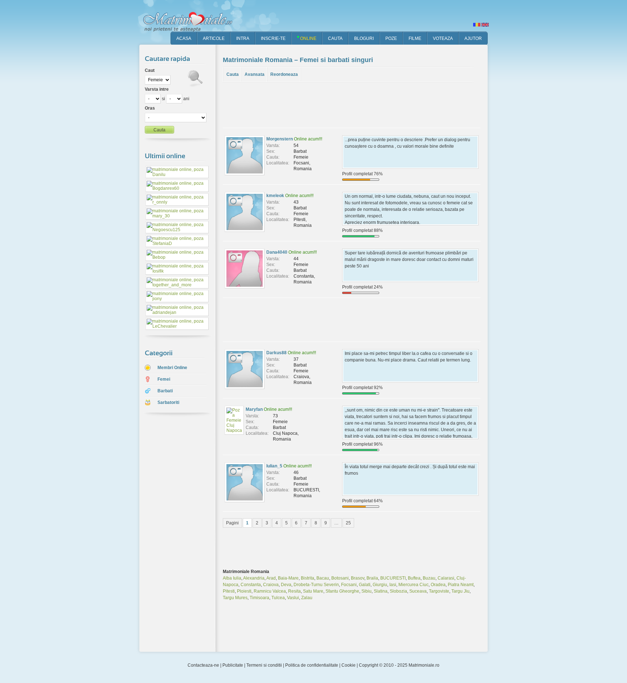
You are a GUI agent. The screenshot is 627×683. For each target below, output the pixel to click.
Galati (364, 584)
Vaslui (293, 597)
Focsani (349, 584)
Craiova (271, 584)
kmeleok (275, 195)
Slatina (381, 591)
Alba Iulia (232, 578)
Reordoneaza (284, 74)
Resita (294, 591)
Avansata (255, 74)
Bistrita (307, 578)
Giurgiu (380, 584)
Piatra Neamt (461, 584)
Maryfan (254, 409)
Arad (271, 578)
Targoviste (439, 591)
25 (348, 522)
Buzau (429, 578)
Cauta (232, 74)
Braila (372, 578)
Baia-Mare (288, 578)
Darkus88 (276, 352)
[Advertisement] (172, 533)
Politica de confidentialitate (311, 665)
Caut (150, 70)
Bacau (322, 578)
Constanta (251, 584)
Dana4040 (276, 252)
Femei (163, 379)
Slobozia (398, 591)
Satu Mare (313, 591)
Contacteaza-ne (203, 665)
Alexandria (254, 578)
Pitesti (229, 591)
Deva (286, 584)
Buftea (414, 578)
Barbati (165, 390)
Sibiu (366, 591)
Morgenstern (279, 139)
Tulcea (278, 597)
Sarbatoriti (168, 402)
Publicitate (232, 665)
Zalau (306, 597)
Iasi (392, 584)
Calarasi (446, 578)
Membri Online (172, 367)
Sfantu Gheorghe (342, 591)
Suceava (418, 591)
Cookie (348, 665)
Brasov (357, 578)
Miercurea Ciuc (413, 584)
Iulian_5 (274, 466)
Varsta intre (157, 89)
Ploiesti (244, 591)
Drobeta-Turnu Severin (316, 584)
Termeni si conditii (264, 665)
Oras (150, 108)
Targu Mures (235, 597)
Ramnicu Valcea (270, 591)
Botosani (340, 578)
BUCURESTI (393, 578)
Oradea (438, 584)
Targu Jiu (460, 591)
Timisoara (259, 597)
